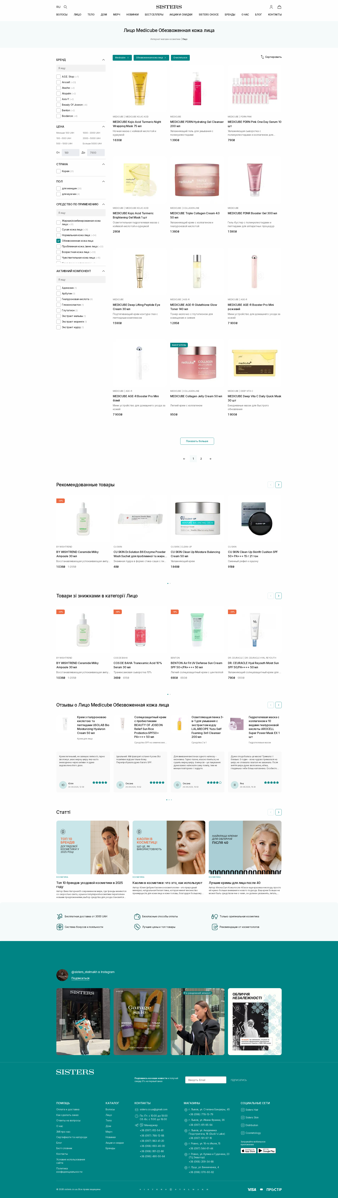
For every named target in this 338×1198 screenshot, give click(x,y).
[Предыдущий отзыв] (271, 705)
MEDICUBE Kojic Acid (137, 116)
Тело (109, 1120)
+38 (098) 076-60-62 (201, 1172)
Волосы (110, 1109)
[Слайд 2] (169, 799)
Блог (59, 1142)
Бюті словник (64, 1148)
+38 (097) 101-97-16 (200, 1137)
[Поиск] (65, 7)
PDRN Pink (246, 116)
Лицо (109, 1114)
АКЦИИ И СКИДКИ (181, 14)
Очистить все (180, 57)
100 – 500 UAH (63, 138)
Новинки (111, 1137)
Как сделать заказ (67, 1114)
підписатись (239, 1080)
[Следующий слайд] (278, 485)
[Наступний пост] (275, 1022)
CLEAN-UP (186, 547)
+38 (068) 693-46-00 (152, 1145)
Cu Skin (118, 547)
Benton (175, 658)
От (58, 152)
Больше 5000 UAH (92, 143)
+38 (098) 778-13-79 (201, 1114)
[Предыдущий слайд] (271, 485)
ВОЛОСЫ (61, 14)
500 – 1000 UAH (64, 143)
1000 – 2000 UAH (91, 132)
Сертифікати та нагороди (71, 1137)
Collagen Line (191, 208)
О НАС (245, 14)
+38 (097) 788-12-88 (152, 1135)
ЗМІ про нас (63, 1131)
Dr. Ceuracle (235, 658)
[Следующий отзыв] (278, 705)
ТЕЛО (90, 14)
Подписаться (80, 978)
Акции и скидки (115, 1142)
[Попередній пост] (62, 1022)
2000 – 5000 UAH (92, 138)
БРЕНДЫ (230, 14)
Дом (108, 1126)
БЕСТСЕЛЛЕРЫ (154, 14)
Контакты (62, 1153)
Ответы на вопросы (68, 1120)
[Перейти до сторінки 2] (170, 583)
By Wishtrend (64, 547)
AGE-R (186, 299)
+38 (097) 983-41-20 (152, 1140)
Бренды (110, 1148)
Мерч (109, 1131)
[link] (279, 7)
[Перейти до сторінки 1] (167, 583)
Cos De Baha (120, 658)
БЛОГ (258, 14)
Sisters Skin (252, 1117)
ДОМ (104, 14)
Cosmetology (253, 1132)
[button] (122, 58)
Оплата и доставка (67, 1109)
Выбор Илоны (179, 345)
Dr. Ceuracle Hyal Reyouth (260, 658)
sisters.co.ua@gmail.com (153, 1109)
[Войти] (271, 7)
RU (58, 7)
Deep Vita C (247, 391)
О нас (59, 1126)
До (83, 152)
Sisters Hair (252, 1109)
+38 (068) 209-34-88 (201, 1161)
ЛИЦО (77, 14)
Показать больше (197, 441)
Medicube (118, 116)
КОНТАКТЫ (275, 14)
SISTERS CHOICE (209, 14)
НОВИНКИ (132, 14)
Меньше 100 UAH (65, 132)
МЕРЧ (116, 14)
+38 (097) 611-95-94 (200, 1124)
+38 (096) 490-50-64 (152, 1156)
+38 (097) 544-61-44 (201, 1148)
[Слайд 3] (171, 799)
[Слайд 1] (166, 799)
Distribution (252, 1125)
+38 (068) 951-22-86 (152, 1151)
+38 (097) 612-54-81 (151, 1130)
